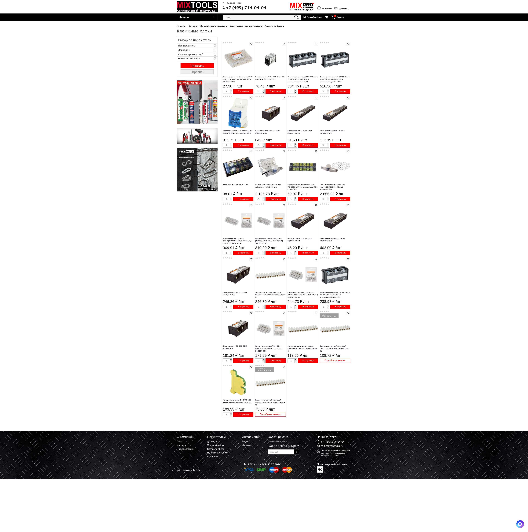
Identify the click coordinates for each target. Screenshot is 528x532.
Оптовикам (212, 456)
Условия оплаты (215, 445)
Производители (185, 449)
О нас (180, 441)
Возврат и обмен (215, 449)
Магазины (247, 445)
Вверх (512, 435)
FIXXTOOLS (197, 102)
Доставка (212, 441)
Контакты (181, 445)
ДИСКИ (197, 169)
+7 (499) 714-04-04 (246, 7)
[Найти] (296, 17)
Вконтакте (320, 469)
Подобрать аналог (335, 360)
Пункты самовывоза (217, 452)
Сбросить (197, 72)
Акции (245, 441)
